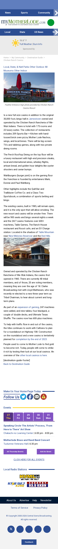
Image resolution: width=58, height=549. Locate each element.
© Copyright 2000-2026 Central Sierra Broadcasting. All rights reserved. (29, 518)
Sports (24, 12)
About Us (11, 500)
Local (7, 32)
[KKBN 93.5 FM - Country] (37, 483)
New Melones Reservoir (21, 236)
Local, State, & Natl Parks (16, 67)
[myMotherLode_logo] (23, 22)
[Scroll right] (56, 12)
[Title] (47, 529)
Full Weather (26, 44)
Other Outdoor (37, 67)
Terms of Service (19, 507)
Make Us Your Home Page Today (22, 391)
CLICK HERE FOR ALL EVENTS (29, 459)
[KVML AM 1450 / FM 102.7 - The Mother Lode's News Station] (30, 476)
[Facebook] (20, 529)
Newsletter (46, 500)
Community (44, 12)
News (8, 12)
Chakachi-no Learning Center (18, 433)
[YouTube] (29, 529)
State (22, 32)
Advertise (24, 500)
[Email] (38, 529)
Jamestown (35, 118)
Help (34, 500)
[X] (11, 529)
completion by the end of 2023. (31, 339)
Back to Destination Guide (17, 364)
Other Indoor (20, 70)
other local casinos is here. (33, 355)
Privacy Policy (40, 507)
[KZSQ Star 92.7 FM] (15, 483)
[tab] (8, 417)
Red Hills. (46, 236)
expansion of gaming (28, 307)
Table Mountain (46, 232)
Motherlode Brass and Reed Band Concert (27, 440)
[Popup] (50, 22)
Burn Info (37, 44)
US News (38, 32)
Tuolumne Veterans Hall (16, 443)
